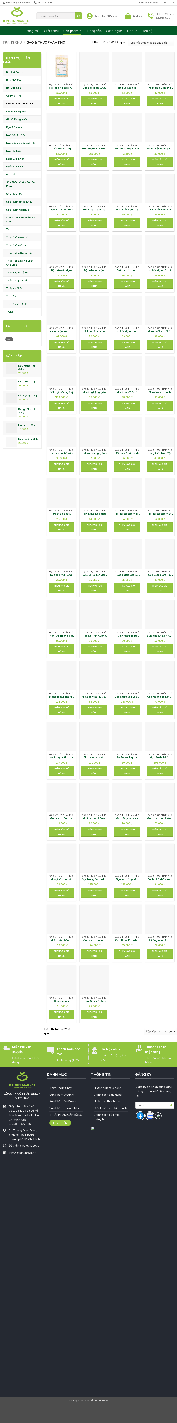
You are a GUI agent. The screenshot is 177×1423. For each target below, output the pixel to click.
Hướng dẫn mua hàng (107, 1088)
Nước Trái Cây (14, 166)
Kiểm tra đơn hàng (148, 2)
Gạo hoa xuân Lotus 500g (159, 818)
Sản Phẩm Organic (17, 209)
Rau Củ (10, 174)
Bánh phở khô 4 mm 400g (159, 879)
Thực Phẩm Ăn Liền (17, 237)
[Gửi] (78, 15)
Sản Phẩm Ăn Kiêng (62, 1101)
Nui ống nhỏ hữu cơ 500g (160, 940)
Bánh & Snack (14, 72)
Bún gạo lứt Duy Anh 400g (160, 635)
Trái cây (11, 296)
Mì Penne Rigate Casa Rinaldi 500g (127, 757)
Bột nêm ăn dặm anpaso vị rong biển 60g (94, 270)
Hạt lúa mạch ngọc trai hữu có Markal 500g (61, 635)
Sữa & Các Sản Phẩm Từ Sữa (20, 219)
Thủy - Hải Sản (15, 288)
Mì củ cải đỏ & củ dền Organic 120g (127, 392)
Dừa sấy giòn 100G (94, 87)
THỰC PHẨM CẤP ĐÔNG (65, 1114)
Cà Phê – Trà (13, 95)
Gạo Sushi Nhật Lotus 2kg (94, 1001)
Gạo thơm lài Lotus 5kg (94, 148)
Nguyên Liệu (13, 150)
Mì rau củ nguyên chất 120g (94, 453)
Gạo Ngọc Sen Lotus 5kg (127, 696)
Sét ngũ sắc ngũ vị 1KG (61, 392)
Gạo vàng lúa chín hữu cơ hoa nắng (61, 818)
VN (164, 2)
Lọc (9, 339)
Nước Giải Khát (15, 158)
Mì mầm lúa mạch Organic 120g (160, 392)
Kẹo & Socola (14, 127)
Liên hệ (147, 31)
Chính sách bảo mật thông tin (107, 1117)
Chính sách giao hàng (108, 1094)
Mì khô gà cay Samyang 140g (61, 514)
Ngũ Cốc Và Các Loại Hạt (21, 142)
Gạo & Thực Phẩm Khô (19, 103)
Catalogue (114, 31)
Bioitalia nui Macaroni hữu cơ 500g (61, 1001)
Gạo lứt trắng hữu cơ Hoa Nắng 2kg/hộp (127, 879)
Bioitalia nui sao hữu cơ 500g (61, 88)
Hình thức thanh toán (107, 1101)
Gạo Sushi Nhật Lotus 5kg (159, 757)
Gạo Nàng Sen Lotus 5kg (94, 879)
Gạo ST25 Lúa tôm (61, 209)
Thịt (8, 229)
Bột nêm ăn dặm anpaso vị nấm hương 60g (127, 270)
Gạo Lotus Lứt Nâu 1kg (159, 575)
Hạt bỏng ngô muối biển (127, 514)
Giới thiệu (51, 31)
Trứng (9, 311)
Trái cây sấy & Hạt (17, 304)
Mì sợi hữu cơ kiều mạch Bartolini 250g (61, 879)
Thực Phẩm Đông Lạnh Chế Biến (20, 262)
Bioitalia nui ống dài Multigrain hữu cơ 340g (61, 696)
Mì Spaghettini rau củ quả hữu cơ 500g (61, 757)
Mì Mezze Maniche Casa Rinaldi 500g (159, 88)
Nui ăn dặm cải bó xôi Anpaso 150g (160, 270)
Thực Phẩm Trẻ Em (17, 272)
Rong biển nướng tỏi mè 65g (159, 148)
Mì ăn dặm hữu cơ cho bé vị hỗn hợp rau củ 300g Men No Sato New (61, 940)
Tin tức (131, 31)
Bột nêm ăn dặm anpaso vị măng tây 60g (61, 270)
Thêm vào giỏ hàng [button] (61, 101)
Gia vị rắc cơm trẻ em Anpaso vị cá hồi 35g (94, 209)
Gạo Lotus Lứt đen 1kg (94, 575)
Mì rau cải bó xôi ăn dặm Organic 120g (160, 331)
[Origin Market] (17, 16)
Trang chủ (32, 31)
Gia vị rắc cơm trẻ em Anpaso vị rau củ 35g (159, 209)
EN (173, 2)
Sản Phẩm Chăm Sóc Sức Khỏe (21, 184)
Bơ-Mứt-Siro (13, 87)
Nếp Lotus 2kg (127, 87)
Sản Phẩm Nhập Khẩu (19, 201)
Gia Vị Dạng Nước (16, 119)
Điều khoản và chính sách (110, 1108)
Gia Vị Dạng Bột (16, 111)
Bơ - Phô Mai (13, 80)
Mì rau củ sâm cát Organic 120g (127, 453)
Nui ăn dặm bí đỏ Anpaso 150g (94, 331)
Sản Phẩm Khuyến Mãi (64, 1108)
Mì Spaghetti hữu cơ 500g (94, 696)
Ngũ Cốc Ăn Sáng (16, 135)
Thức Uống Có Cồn (17, 280)
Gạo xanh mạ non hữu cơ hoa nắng (94, 940)
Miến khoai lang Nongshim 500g (127, 635)
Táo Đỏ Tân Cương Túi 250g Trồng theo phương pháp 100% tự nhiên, (94, 635)
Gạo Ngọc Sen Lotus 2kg (159, 696)
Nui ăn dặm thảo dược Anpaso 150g (127, 331)
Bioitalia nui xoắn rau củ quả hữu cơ (94, 757)
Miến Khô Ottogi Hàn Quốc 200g (61, 148)
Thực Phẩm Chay (16, 244)
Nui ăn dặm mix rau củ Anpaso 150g (61, 331)
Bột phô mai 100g (61, 574)
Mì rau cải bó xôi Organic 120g (62, 453)
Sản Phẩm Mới (14, 194)
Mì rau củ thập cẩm (127, 148)
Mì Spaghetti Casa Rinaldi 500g (94, 818)
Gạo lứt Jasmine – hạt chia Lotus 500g (126, 818)
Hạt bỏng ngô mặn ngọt (159, 514)
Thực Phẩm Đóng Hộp (19, 252)
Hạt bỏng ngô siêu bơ (94, 514)
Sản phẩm (71, 31)
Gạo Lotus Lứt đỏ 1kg (127, 575)
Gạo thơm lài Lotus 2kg (127, 940)
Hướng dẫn (93, 31)
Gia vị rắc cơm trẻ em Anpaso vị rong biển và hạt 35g (127, 209)
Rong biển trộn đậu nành (160, 453)
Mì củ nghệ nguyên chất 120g (94, 392)
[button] (133, 16)
